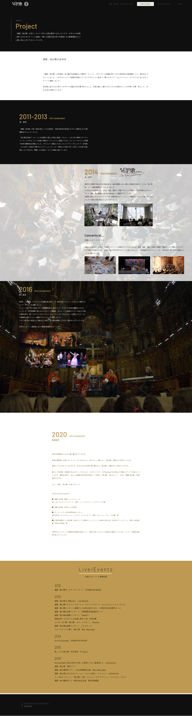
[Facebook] (26, 4)
